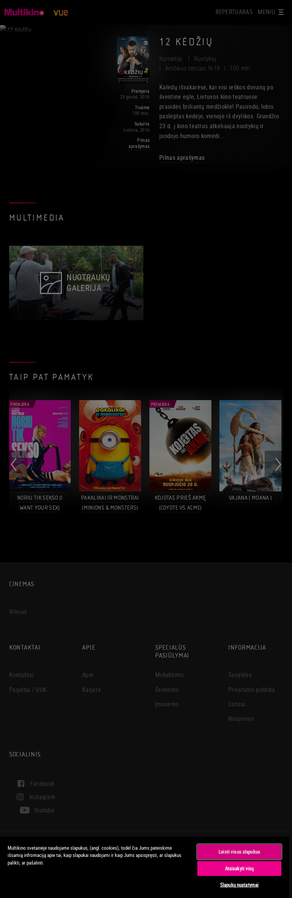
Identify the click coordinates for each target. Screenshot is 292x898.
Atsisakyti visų (239, 868)
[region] (144, 867)
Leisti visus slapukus (239, 851)
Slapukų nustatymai (239, 884)
